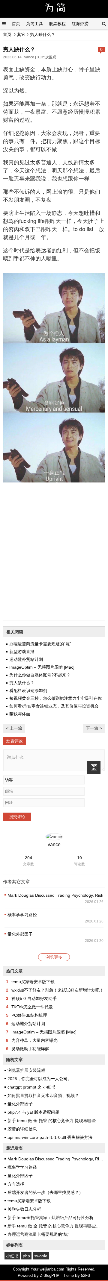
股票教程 (57, 23)
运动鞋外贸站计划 (26, 659)
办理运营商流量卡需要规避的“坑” (40, 643)
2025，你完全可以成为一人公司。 (40, 1078)
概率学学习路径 (22, 914)
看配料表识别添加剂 (28, 690)
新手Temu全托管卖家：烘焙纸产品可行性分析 (51, 1217)
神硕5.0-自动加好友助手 (34, 998)
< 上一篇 (14, 728)
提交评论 (17, 816)
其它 (21, 34)
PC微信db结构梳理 (29, 1015)
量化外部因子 (20, 934)
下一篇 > (94, 728)
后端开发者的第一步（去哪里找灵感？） (45, 1192)
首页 (16, 23)
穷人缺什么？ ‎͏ (22, 682)
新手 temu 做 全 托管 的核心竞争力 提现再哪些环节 (56, 1120)
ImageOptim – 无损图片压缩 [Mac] (41, 667)
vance (29, 57)
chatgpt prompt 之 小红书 (32, 1087)
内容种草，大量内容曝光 (34, 1040)
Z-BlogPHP (49, 1275)
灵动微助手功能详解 (30, 1048)
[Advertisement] (54, 560)
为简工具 (34, 23)
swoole (40, 1255)
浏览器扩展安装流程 (26, 1070)
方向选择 (16, 1184)
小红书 (12, 1255)
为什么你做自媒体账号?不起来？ (39, 675)
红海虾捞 (80, 23)
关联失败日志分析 (24, 1209)
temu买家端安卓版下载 (33, 981)
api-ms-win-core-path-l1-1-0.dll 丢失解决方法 (50, 1137)
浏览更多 (54, 957)
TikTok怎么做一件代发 (32, 1006)
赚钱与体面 (19, 713)
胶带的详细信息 (22, 1129)
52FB (85, 1275)
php (26, 1255)
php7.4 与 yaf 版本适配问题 (33, 1112)
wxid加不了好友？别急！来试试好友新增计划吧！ (57, 990)
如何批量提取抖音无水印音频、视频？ (43, 1095)
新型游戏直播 (21, 651)
